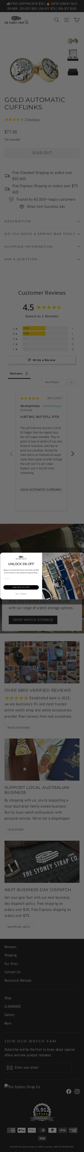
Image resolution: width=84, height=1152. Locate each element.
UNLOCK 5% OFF (21, 587)
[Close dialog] (81, 555)
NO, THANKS (21, 594)
